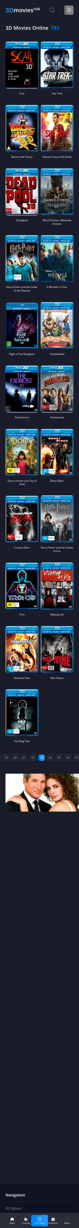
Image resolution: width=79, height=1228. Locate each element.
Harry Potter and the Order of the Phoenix (22, 288)
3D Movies (13, 1208)
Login (69, 10)
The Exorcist (22, 417)
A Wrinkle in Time (57, 287)
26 (67, 757)
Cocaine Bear (22, 547)
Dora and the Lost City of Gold (22, 482)
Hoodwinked (57, 354)
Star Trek (57, 93)
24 (50, 757)
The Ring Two (22, 741)
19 (6, 757)
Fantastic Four (22, 678)
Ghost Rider (57, 481)
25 (59, 757)
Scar (22, 93)
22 (32, 757)
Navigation (15, 1194)
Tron (22, 614)
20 (15, 757)
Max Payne (57, 678)
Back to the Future (22, 157)
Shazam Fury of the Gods (57, 157)
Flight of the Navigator (22, 354)
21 (24, 757)
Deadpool (22, 220)
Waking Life (57, 614)
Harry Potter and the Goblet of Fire (57, 549)
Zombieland (57, 417)
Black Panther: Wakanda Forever (57, 222)
